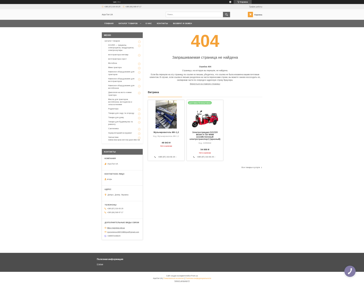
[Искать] (226, 14)
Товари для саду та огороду (121, 113)
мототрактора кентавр (118, 55)
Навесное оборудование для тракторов (121, 73)
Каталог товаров (128, 23)
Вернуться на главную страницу (205, 84)
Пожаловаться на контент (173, 278)
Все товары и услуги (251, 167)
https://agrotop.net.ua (116, 228)
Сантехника (113, 128)
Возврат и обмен (182, 23)
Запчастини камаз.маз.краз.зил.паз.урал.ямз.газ (124, 138)
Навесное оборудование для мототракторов (121, 80)
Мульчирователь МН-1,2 (166, 132)
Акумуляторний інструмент (120, 133)
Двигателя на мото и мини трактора (120, 93)
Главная (108, 23)
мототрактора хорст (117, 59)
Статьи (100, 264)
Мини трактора (115, 67)
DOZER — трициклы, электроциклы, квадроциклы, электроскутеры (121, 47)
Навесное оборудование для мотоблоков (121, 86)
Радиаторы (113, 109)
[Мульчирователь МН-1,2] (166, 114)
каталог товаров (112, 41)
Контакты (162, 23)
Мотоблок (112, 63)
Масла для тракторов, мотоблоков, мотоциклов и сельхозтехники (120, 102)
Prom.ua (194, 276)
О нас (148, 23)
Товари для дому (116, 117)
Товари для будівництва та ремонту (120, 123)
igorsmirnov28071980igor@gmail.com (123, 232)
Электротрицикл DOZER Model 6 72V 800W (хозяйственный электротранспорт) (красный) (205, 135)
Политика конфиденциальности (198, 278)
